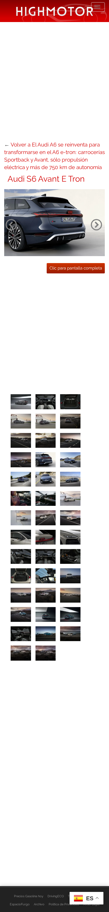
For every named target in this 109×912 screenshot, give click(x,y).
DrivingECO (56, 896)
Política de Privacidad (64, 904)
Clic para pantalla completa (75, 268)
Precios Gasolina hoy (28, 896)
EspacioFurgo (20, 904)
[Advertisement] (54, 81)
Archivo (39, 904)
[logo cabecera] (54, 11)
